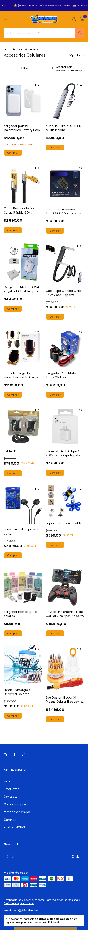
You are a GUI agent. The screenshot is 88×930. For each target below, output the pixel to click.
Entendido (54, 922)
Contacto (11, 796)
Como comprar (15, 804)
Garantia (10, 820)
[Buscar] (79, 33)
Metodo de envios (17, 812)
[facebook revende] (14, 755)
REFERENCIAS (14, 827)
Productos (11, 789)
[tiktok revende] (23, 755)
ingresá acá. (71, 899)
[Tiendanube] (21, 911)
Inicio (7, 49)
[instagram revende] (5, 755)
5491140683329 (16, 770)
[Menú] (6, 19)
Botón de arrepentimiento (19, 903)
